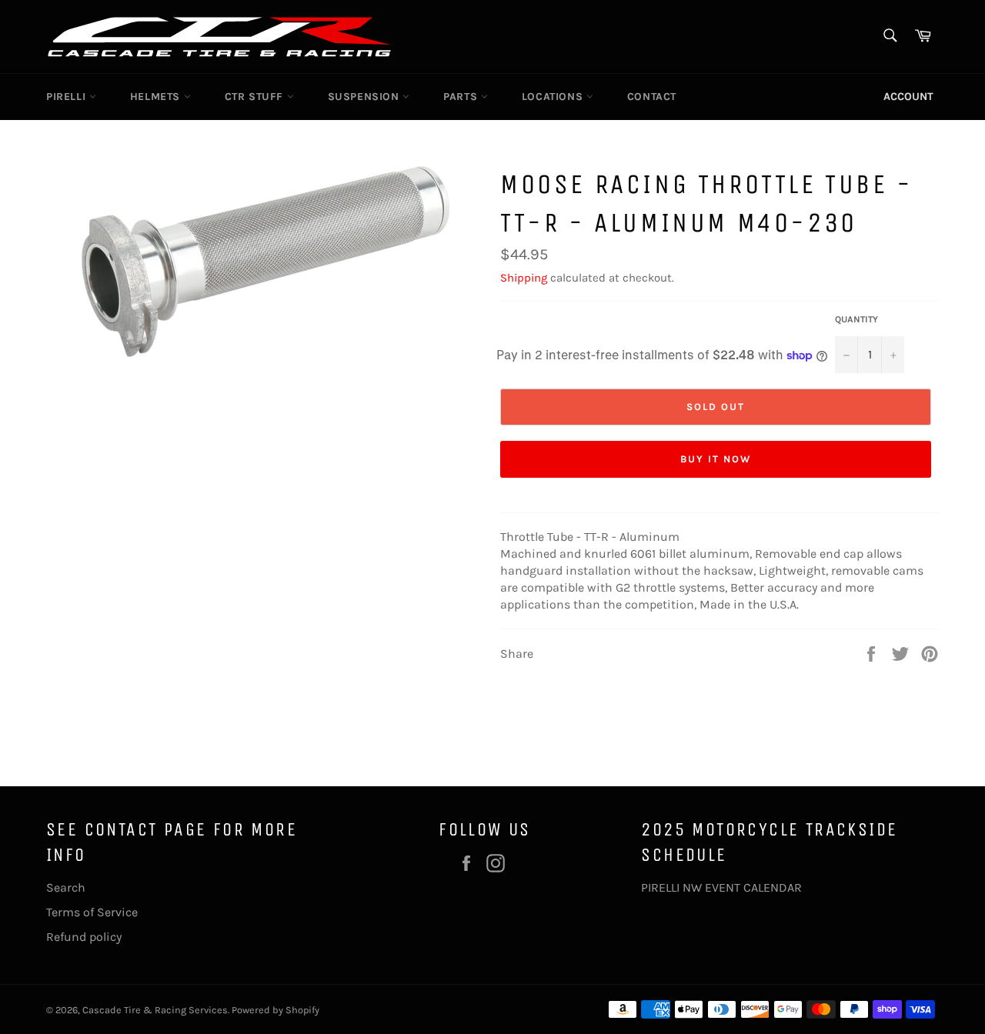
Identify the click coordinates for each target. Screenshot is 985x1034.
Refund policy (84, 936)
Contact (651, 96)
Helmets (157, 96)
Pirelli (67, 96)
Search (65, 887)
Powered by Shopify (275, 1010)
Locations (554, 96)
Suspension (365, 96)
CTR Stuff (256, 96)
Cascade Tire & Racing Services (155, 1010)
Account (908, 96)
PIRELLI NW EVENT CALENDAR (721, 887)
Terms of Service (92, 912)
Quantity (856, 319)
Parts (462, 96)
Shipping (523, 278)
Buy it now (715, 459)
